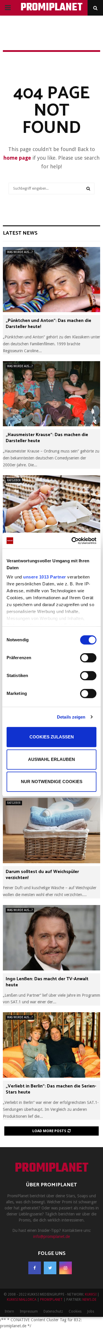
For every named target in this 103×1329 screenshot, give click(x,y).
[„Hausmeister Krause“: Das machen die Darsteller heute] (51, 394)
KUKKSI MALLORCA (21, 1300)
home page (17, 158)
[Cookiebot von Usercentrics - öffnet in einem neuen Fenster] (72, 540)
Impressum (29, 1311)
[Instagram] (65, 1268)
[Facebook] (34, 1268)
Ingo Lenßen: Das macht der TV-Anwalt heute (47, 982)
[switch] (88, 657)
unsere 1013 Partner (44, 576)
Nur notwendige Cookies (51, 781)
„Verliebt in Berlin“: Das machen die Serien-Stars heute (51, 1089)
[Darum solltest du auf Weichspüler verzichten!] (51, 830)
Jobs (90, 1311)
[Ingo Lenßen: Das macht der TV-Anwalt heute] (51, 937)
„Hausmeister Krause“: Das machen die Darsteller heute (47, 438)
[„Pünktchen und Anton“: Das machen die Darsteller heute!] (51, 279)
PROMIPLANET (52, 8)
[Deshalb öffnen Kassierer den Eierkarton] (51, 508)
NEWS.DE (89, 1300)
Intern (9, 1311)
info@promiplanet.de (51, 1236)
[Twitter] (50, 1268)
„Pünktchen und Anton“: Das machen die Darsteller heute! (48, 324)
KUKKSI (90, 1294)
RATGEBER (14, 480)
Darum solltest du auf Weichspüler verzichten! (42, 875)
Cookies (75, 1311)
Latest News (20, 233)
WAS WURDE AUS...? (20, 252)
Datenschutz (53, 1311)
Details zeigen (71, 717)
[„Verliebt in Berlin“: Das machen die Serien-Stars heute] (51, 1045)
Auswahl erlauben (51, 759)
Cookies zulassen (51, 736)
